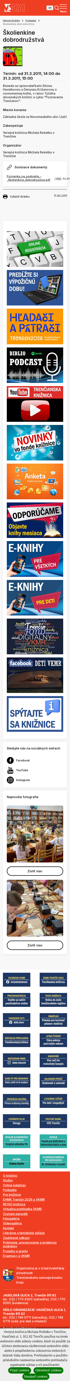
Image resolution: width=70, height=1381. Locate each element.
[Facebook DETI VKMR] (35, 675)
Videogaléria (12, 1223)
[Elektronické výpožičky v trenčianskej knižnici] (35, 559)
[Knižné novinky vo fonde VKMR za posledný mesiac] (35, 442)
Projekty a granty (15, 1251)
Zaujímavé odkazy (16, 1238)
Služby (8, 1180)
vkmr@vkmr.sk (25, 1328)
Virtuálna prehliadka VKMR (22, 1209)
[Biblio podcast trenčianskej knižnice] (35, 365)
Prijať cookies (19, 1370)
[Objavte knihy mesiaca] (35, 520)
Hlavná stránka (11, 20)
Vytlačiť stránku (20, 196)
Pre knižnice (12, 1195)
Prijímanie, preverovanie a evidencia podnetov (30, 1244)
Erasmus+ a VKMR (16, 1256)
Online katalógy (14, 1185)
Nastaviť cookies (35, 1376)
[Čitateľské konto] (35, 287)
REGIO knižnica (14, 1204)
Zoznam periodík (15, 1214)
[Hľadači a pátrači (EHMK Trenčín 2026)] (35, 326)
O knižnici (10, 1176)
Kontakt (8, 1228)
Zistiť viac (35, 871)
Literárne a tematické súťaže (24, 1233)
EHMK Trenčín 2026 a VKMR (24, 1199)
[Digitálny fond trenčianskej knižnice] (35, 636)
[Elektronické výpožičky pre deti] (35, 597)
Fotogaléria (11, 1219)
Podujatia (30, 20)
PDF (59, 178)
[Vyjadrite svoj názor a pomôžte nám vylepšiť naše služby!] (35, 481)
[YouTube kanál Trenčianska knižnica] (35, 404)
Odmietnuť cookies (48, 1370)
